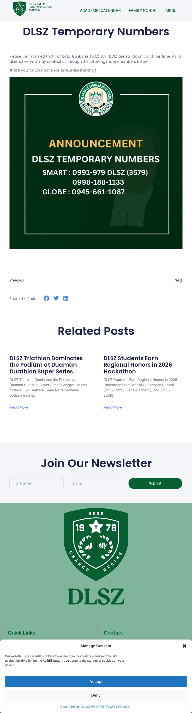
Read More (19, 407)
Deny (96, 695)
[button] (184, 645)
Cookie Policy (70, 707)
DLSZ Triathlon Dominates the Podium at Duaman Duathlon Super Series (46, 365)
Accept (96, 681)
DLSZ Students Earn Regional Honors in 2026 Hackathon (138, 365)
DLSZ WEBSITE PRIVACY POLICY (105, 707)
